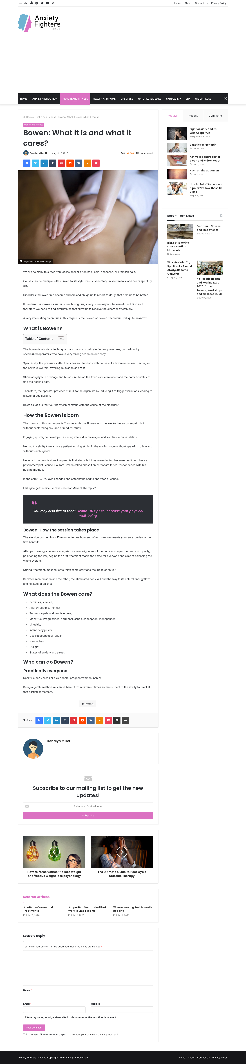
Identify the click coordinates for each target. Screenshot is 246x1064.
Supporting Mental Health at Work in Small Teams (87, 909)
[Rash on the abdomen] (177, 174)
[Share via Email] (116, 720)
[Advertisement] (123, 66)
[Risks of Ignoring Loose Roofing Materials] (180, 231)
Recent (193, 115)
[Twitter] (35, 163)
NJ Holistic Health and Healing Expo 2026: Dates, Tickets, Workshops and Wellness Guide (210, 286)
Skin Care (172, 98)
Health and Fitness (75, 98)
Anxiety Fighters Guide (31, 1057)
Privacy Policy (218, 3)
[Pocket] (96, 163)
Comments (216, 115)
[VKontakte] (78, 163)
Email (27, 1003)
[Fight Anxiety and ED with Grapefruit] (177, 134)
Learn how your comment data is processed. (93, 1034)
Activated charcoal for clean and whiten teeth (205, 158)
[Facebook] (26, 163)
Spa (188, 98)
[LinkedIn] (44, 163)
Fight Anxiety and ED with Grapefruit (203, 131)
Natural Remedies (149, 98)
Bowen (88, 704)
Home (177, 3)
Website (95, 1003)
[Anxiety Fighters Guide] (39, 23)
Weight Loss (203, 98)
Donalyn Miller (37, 153)
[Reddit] (70, 163)
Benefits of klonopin (203, 145)
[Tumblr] (52, 163)
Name (27, 990)
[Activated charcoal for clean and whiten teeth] (177, 160)
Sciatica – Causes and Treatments (38, 909)
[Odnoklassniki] (87, 163)
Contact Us (201, 3)
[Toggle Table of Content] (59, 339)
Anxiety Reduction (44, 98)
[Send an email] (46, 153)
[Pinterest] (61, 163)
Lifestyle (127, 98)
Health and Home (104, 98)
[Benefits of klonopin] (177, 147)
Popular (172, 115)
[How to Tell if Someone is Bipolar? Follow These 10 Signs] (177, 188)
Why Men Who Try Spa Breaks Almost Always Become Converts (179, 268)
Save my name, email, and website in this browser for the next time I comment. (71, 1017)
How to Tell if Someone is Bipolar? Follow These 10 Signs (206, 188)
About (188, 3)
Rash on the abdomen (204, 170)
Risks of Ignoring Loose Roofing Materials (178, 246)
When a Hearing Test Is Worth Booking (132, 909)
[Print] (125, 720)
